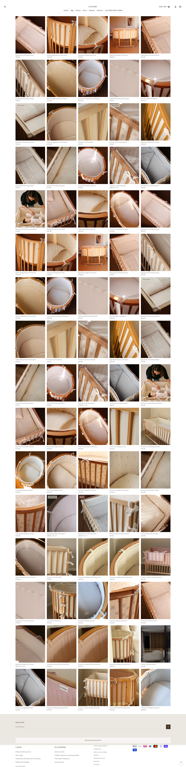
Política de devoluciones (23, 752)
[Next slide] (42, 34)
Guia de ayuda (59, 762)
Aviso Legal (19, 755)
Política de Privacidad (22, 762)
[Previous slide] (19, 34)
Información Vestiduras (62, 759)
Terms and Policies (20, 766)
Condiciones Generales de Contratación (28, 759)
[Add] (42, 50)
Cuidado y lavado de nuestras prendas (67, 755)
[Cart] (180, 6)
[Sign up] (168, 727)
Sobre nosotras (59, 752)
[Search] (5, 6)
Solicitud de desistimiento (93, 740)
